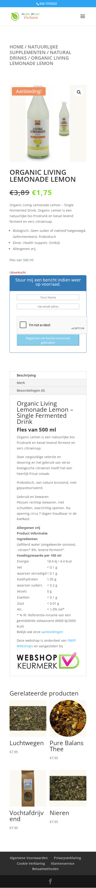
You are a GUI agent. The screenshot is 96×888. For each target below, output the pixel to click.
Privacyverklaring (67, 858)
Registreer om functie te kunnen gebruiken (48, 340)
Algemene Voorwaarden (29, 858)
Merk (21, 383)
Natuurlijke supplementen (34, 49)
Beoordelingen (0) (31, 390)
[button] (79, 92)
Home (17, 47)
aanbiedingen (52, 632)
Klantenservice (62, 863)
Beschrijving (26, 375)
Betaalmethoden (45, 869)
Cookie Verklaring (31, 863)
